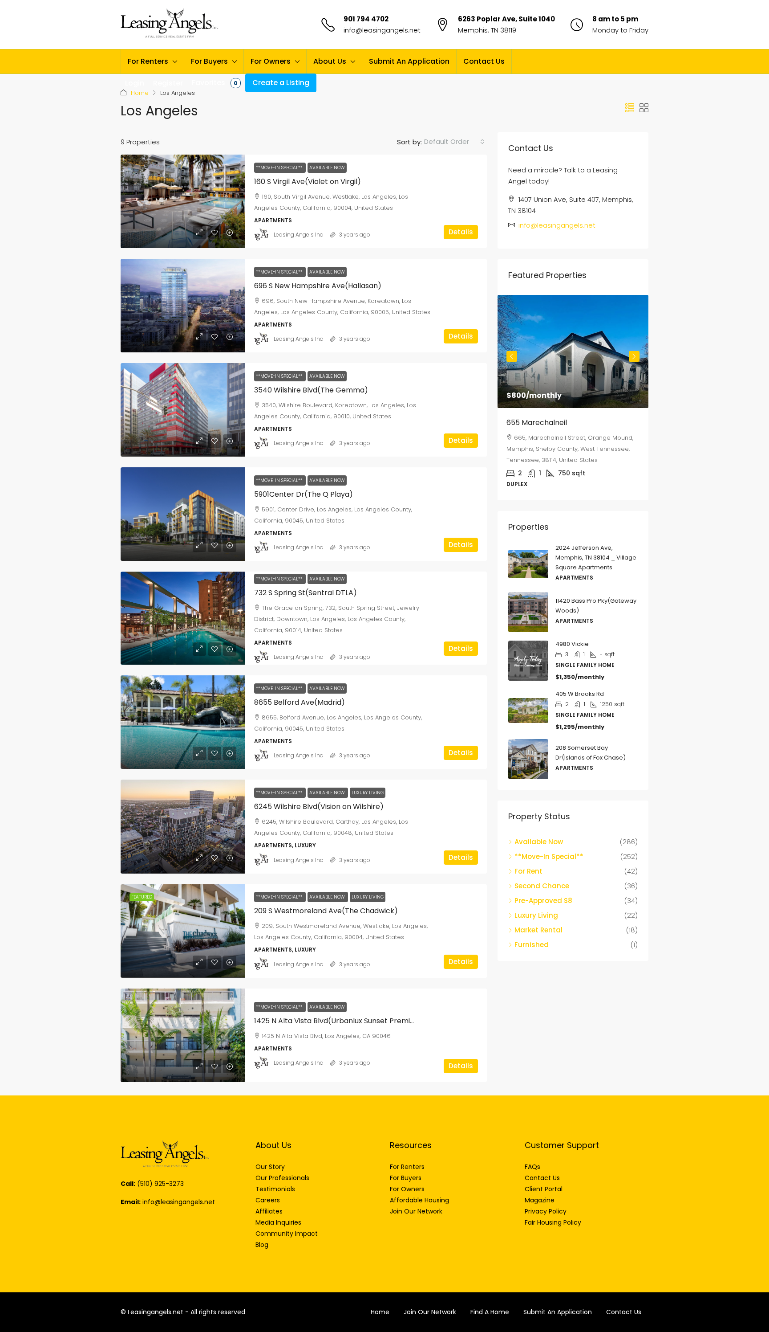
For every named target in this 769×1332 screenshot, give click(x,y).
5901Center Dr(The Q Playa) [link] (303, 494)
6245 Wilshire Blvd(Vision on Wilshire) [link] (319, 806)
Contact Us (484, 61)
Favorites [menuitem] (215, 83)
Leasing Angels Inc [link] (298, 234)
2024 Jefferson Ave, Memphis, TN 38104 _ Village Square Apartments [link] (595, 557)
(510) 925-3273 (160, 1183)
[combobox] (454, 141)
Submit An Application (409, 61)
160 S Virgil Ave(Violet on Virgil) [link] (307, 181)
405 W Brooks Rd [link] (579, 694)
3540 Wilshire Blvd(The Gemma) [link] (311, 390)
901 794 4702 (366, 19)
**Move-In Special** (280, 167)
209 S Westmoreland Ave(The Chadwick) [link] (326, 911)
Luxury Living (368, 792)
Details (461, 232)
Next (634, 356)
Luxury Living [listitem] (536, 915)
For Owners (271, 61)
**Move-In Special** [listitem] (548, 856)
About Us (329, 61)
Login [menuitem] (134, 83)
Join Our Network (430, 1311)
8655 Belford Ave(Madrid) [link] (299, 702)
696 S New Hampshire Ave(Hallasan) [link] (317, 286)
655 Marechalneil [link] (536, 422)
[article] (573, 397)
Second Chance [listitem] (541, 886)
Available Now (327, 167)
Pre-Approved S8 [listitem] (543, 900)
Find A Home (489, 1311)
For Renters (148, 61)
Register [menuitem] (168, 83)
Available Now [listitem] (538, 841)
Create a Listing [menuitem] (280, 83)
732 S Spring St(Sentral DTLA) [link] (305, 593)
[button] (629, 108)
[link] (183, 201)
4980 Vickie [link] (572, 644)
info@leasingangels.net (382, 30)
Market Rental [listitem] (538, 930)
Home (140, 93)
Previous (511, 356)
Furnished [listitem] (531, 944)
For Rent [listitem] (528, 871)
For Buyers (209, 61)
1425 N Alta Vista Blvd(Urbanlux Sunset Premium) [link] (339, 1021)
